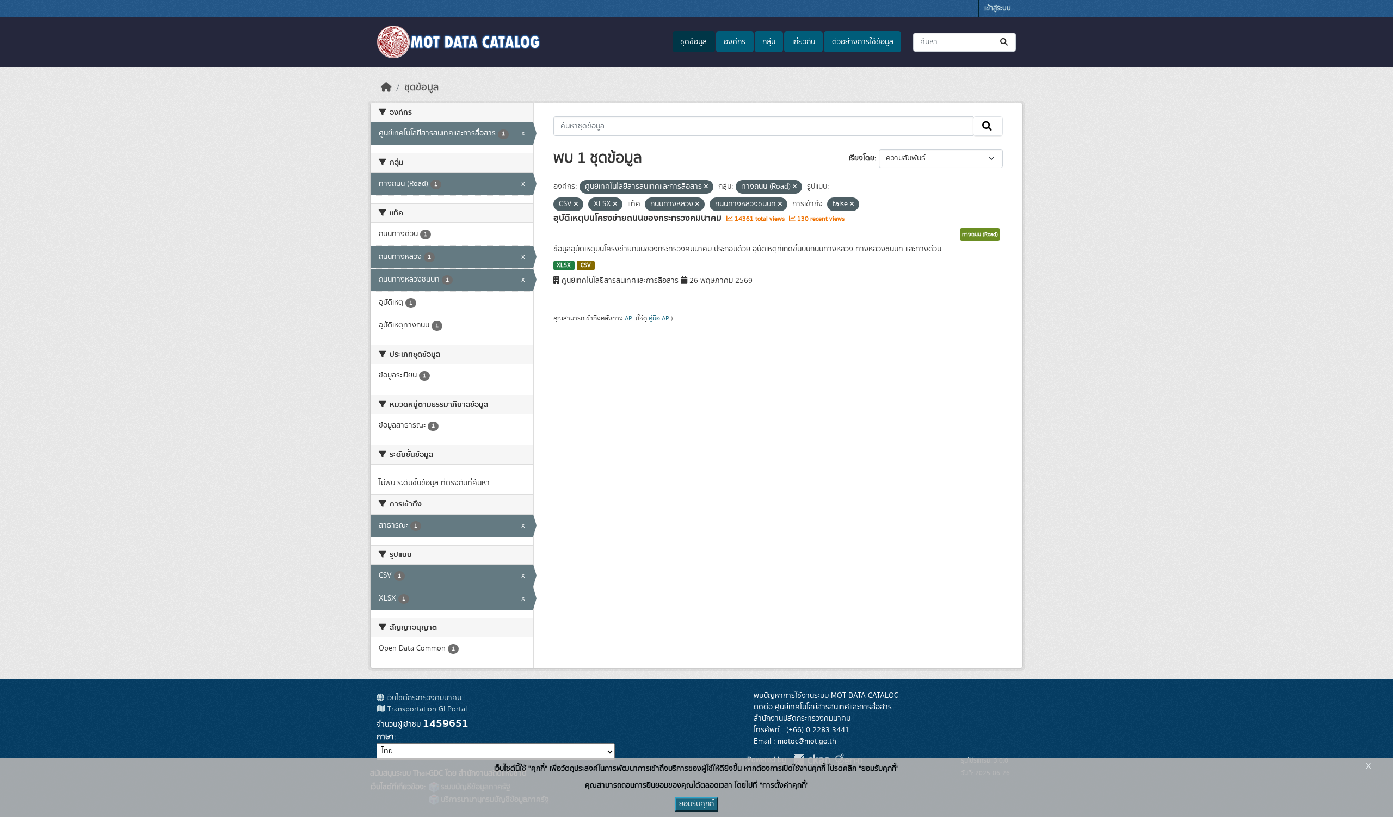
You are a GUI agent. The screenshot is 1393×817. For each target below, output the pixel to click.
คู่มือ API (660, 318)
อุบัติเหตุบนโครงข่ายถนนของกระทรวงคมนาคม (638, 218)
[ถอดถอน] (706, 187)
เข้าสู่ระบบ (997, 8)
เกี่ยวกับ (803, 41)
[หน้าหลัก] (386, 88)
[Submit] (1004, 42)
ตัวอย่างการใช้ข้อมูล (862, 41)
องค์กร (734, 41)
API (629, 318)
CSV (586, 265)
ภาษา (385, 737)
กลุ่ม (768, 41)
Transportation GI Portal (426, 709)
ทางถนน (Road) (980, 234)
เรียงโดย (861, 158)
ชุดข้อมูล (693, 41)
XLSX (564, 265)
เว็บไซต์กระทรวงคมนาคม (422, 697)
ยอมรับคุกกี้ (696, 804)
